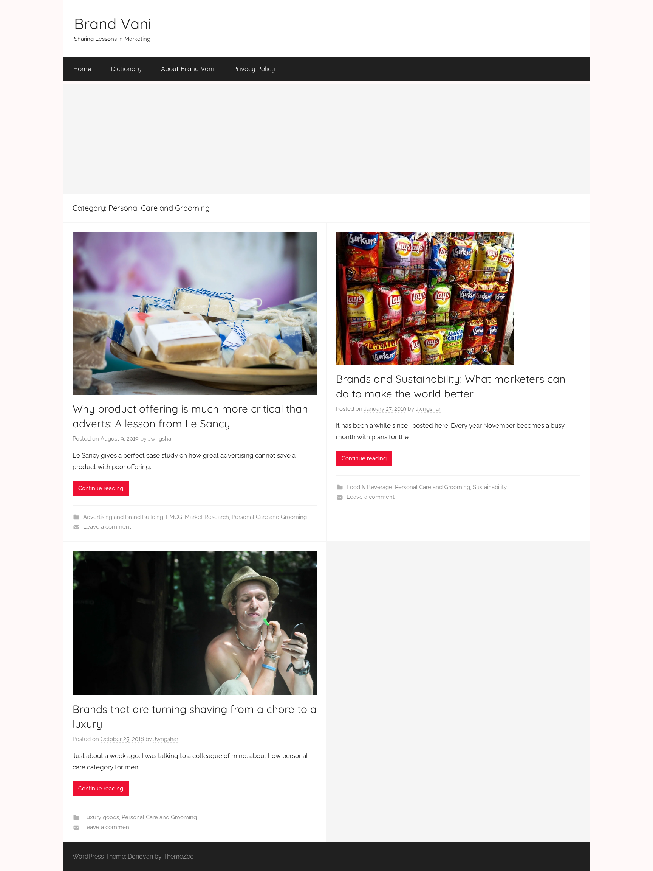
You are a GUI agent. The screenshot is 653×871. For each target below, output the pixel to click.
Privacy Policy (254, 69)
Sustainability (490, 487)
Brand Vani (113, 23)
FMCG (174, 517)
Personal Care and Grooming (269, 517)
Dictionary (126, 69)
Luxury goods (101, 817)
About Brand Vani (187, 69)
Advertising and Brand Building (123, 517)
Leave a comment (107, 526)
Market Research (207, 517)
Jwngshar (160, 438)
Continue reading (100, 488)
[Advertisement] (326, 137)
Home (82, 69)
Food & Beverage (369, 487)
